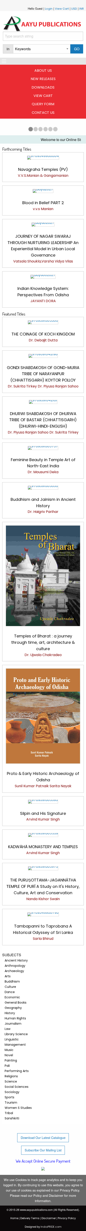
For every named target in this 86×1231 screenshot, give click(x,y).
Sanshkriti (12, 1118)
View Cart (62, 9)
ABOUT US (43, 70)
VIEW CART (43, 95)
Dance (10, 992)
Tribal (9, 1113)
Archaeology (14, 971)
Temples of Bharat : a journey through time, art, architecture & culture (43, 642)
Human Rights (15, 1018)
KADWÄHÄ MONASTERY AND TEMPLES (43, 846)
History (10, 1013)
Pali (7, 1065)
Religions (11, 1076)
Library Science (16, 1034)
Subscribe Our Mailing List (43, 1150)
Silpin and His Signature (43, 813)
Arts (8, 976)
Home (14, 1218)
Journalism (13, 1023)
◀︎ (5, 128)
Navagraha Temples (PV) (43, 169)
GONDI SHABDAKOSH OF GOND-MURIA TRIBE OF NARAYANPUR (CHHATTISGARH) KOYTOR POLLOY (43, 374)
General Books (15, 1002)
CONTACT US (43, 112)
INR (81, 9)
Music (9, 1050)
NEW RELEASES (43, 78)
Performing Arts (17, 1071)
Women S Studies (18, 1108)
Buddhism (12, 981)
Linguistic (12, 1039)
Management (15, 1044)
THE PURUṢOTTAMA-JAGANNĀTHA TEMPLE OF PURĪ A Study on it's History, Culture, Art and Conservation (43, 886)
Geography (13, 1008)
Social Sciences (16, 1087)
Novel (9, 1055)
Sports (9, 1097)
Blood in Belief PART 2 (43, 202)
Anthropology (15, 965)
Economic (12, 997)
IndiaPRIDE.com (51, 1227)
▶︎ (81, 128)
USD (74, 9)
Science (11, 1081)
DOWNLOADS (43, 87)
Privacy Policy (67, 1218)
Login (48, 9)
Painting (11, 1060)
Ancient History (16, 960)
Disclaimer (48, 1218)
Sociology (12, 1092)
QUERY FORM (43, 104)
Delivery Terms (29, 1218)
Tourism (11, 1102)
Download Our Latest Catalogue (43, 1137)
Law (7, 1029)
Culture (10, 987)
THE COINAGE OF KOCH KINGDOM (43, 334)
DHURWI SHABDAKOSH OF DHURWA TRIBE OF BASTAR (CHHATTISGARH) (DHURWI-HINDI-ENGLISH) (43, 420)
